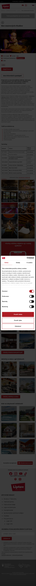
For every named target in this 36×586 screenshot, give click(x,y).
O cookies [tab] (30, 262)
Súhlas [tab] (6, 262)
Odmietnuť (18, 326)
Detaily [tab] (18, 262)
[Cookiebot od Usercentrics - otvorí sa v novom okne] (26, 258)
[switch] (31, 296)
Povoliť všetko (18, 314)
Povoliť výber (18, 320)
